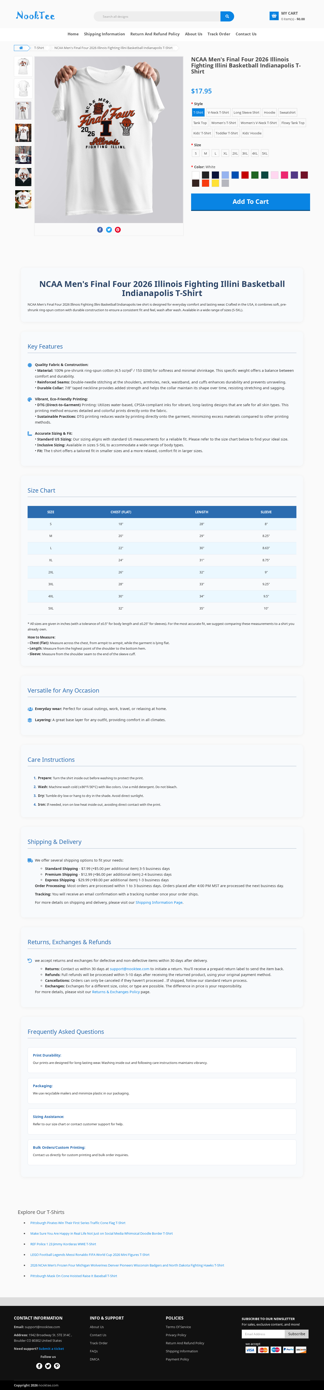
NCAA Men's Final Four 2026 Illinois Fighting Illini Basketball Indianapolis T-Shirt (113, 47)
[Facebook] (100, 230)
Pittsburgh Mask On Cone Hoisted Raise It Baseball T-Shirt (73, 1276)
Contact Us (246, 33)
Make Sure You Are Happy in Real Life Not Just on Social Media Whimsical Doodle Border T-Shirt (101, 1233)
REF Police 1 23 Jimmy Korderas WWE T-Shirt (63, 1244)
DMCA (94, 1359)
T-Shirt (39, 47)
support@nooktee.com (129, 968)
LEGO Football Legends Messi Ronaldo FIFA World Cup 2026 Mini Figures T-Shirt (90, 1254)
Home (73, 33)
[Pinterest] (118, 230)
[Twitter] (109, 230)
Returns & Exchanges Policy (116, 991)
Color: (204, 166)
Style (198, 103)
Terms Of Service (178, 1327)
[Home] (35, 15)
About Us (97, 1327)
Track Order (219, 33)
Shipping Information (104, 33)
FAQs (94, 1351)
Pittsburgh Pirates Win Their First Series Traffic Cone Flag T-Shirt (78, 1223)
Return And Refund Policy (155, 33)
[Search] (227, 16)
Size (197, 144)
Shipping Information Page (159, 902)
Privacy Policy (176, 1335)
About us (193, 33)
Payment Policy (177, 1359)
